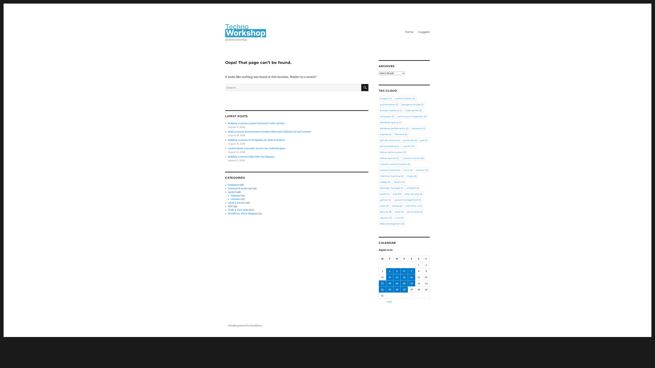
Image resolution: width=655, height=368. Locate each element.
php (397, 194)
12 (397, 277)
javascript (410, 140)
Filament (236, 195)
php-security (413, 194)
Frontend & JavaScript (240, 188)
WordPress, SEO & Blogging (243, 213)
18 (390, 283)
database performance (394, 128)
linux (408, 170)
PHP (230, 206)
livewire (422, 170)
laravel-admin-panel (393, 152)
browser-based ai (391, 110)
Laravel (232, 192)
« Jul (389, 301)
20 (404, 283)
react (384, 205)
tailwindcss (415, 211)
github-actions (390, 140)
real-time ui (414, 205)
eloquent (418, 128)
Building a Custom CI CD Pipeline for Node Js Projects (256, 140)
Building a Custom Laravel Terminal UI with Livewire (256, 123)
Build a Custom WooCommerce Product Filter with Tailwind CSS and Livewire (269, 131)
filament (401, 134)
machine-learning (391, 176)
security (386, 211)
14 (411, 277)
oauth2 (399, 182)
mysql (412, 176)
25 (389, 289)
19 (397, 283)
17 (382, 283)
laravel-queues (389, 158)
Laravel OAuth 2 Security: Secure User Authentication (256, 148)
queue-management (407, 199)
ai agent (386, 98)
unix (399, 217)
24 (382, 289)
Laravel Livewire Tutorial (395, 164)
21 (411, 283)
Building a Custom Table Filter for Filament (251, 156)
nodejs (385, 182)
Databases (233, 184)
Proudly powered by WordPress (245, 325)
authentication (405, 98)
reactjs (397, 205)
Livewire (235, 199)
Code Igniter (413, 110)
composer (387, 116)
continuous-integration (411, 116)
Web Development (392, 223)
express (385, 134)
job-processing (389, 146)
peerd (384, 194)
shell (399, 211)
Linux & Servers (236, 202)
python (385, 199)
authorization (389, 104)
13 (404, 277)
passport (413, 188)
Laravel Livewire (413, 158)
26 (397, 289)
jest (423, 140)
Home (409, 32)
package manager (391, 188)
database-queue (390, 122)
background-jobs (413, 104)
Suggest (424, 32)
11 (390, 277)
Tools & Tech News (238, 210)
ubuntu (386, 217)
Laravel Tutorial (390, 170)
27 (404, 289)
